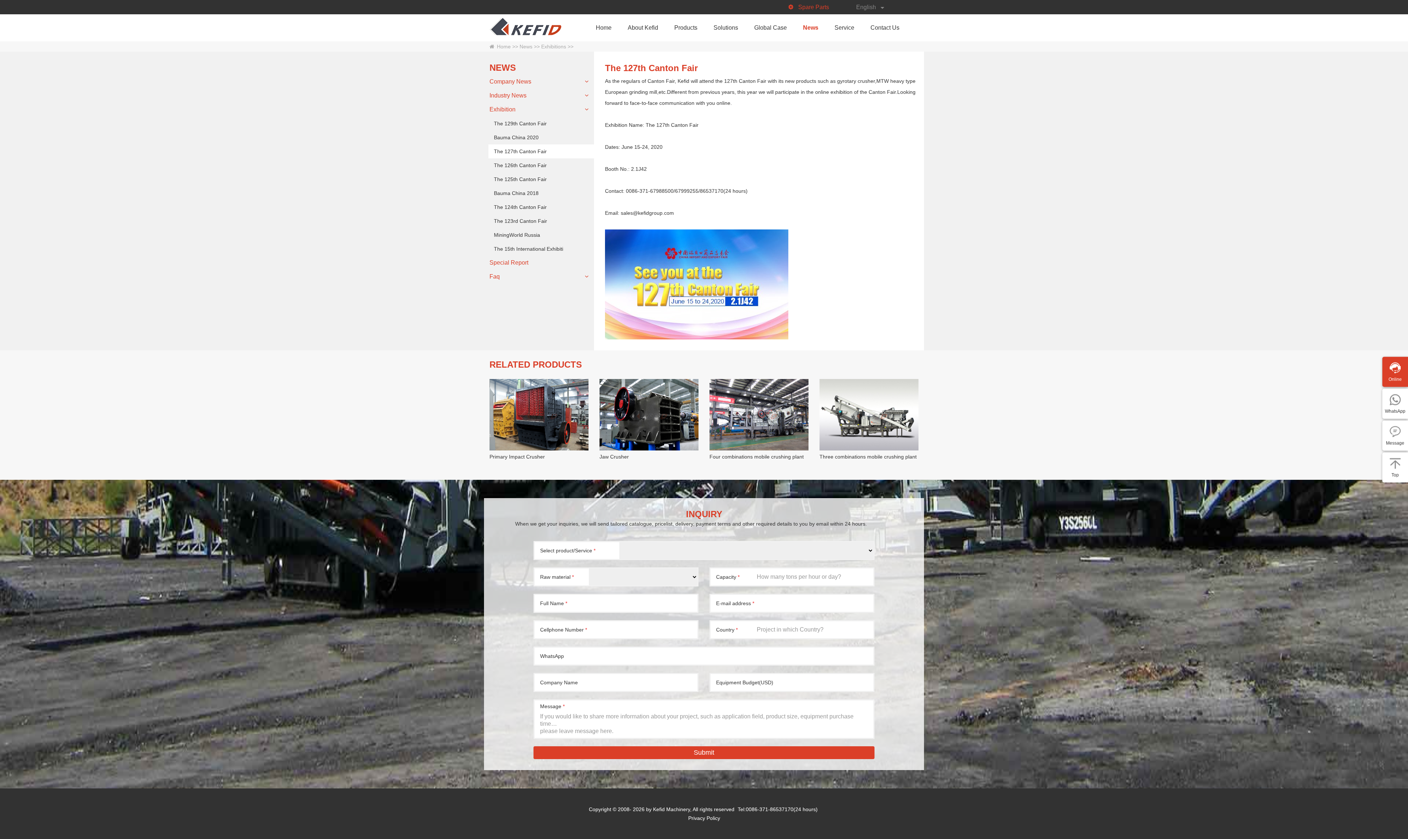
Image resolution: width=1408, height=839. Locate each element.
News (810, 28)
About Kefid (643, 28)
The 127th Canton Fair (520, 151)
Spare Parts (813, 7)
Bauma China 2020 (516, 137)
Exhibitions (553, 46)
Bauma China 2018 (516, 193)
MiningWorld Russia (517, 235)
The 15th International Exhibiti (528, 249)
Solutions (726, 28)
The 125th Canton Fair (520, 179)
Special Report (508, 263)
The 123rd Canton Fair (520, 221)
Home (604, 28)
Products (685, 28)
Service (844, 28)
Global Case (770, 28)
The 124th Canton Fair (520, 207)
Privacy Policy (704, 818)
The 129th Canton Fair (520, 123)
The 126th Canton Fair (520, 165)
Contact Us (884, 28)
